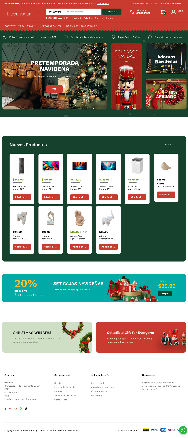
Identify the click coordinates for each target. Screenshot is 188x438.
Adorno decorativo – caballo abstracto (21, 238)
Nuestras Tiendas (139, 3)
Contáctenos (60, 400)
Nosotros (58, 383)
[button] (22, 197)
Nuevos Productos (28, 144)
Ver (54, 89)
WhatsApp (141, 10)
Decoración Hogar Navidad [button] (80, 26)
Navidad (76, 18)
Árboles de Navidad (51, 26)
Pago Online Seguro (129, 37)
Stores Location (98, 383)
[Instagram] (15, 409)
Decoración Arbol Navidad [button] (18, 26)
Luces (109, 18)
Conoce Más (103, 3)
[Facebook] (5, 408)
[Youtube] (10, 408)
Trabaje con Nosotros (65, 395)
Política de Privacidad (65, 387)
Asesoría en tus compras (169, 37)
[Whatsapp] (21, 409)
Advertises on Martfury (102, 387)
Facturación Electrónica (169, 3)
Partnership (96, 395)
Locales (58, 391)
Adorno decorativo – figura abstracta (50, 238)
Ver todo (170, 144)
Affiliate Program (99, 391)
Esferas (99, 18)
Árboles (88, 18)
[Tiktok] (26, 409)
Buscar (112, 11)
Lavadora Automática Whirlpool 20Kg (135, 189)
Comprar (165, 293)
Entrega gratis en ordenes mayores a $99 (33, 37)
